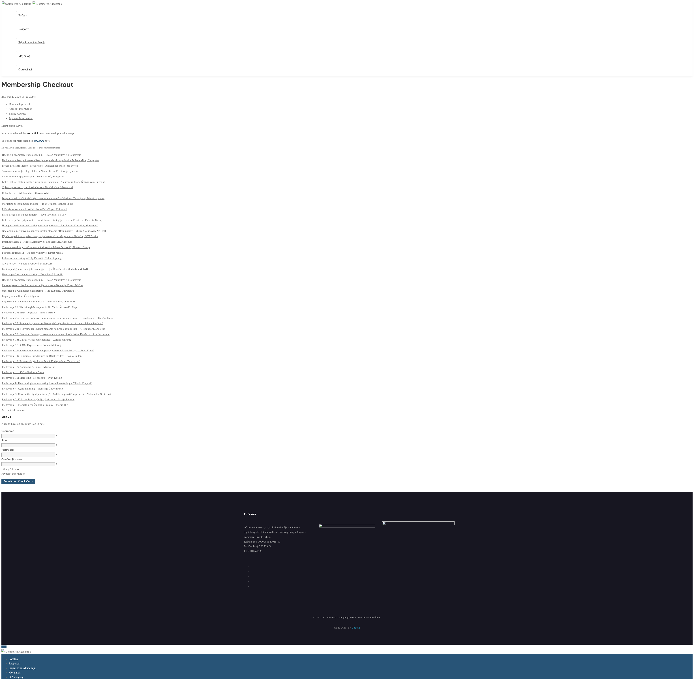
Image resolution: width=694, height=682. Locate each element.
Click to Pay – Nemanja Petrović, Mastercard (27, 263)
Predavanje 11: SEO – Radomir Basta (23, 372)
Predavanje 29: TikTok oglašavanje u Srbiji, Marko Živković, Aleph (40, 307)
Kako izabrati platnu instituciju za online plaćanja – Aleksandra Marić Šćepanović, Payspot (53, 181)
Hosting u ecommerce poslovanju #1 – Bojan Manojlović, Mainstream (41, 154)
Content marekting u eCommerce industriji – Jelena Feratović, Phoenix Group (46, 247)
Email (4, 440)
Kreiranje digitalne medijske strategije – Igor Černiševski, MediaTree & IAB (45, 269)
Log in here (38, 423)
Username (7, 431)
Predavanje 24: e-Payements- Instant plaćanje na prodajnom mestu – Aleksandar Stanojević (53, 328)
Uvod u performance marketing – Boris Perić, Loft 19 (32, 274)
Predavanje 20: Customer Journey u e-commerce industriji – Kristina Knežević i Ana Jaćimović (56, 334)
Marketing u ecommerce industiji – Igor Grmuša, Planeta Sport (37, 203)
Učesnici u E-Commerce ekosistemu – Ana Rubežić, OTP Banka (38, 290)
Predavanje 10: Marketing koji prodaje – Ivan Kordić (32, 377)
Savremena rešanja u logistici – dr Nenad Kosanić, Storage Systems (40, 171)
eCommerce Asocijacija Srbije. (340, 617)
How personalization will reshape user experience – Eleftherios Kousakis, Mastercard (50, 225)
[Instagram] (253, 576)
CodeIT (355, 627)
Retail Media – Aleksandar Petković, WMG (26, 193)
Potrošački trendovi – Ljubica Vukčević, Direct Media (32, 252)
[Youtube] (253, 581)
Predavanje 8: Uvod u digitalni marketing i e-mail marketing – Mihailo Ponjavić (47, 383)
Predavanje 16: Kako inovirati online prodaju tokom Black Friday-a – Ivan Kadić (48, 350)
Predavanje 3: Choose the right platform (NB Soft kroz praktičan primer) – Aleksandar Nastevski (56, 394)
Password (7, 450)
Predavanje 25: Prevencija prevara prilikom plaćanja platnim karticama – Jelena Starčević (52, 323)
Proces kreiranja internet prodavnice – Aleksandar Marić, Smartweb (40, 165)
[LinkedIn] (253, 586)
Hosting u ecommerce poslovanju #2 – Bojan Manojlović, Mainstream (41, 279)
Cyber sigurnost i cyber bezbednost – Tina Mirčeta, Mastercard (37, 187)
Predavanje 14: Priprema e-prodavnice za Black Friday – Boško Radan (42, 355)
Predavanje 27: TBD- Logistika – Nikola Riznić (28, 312)
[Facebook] (253, 566)
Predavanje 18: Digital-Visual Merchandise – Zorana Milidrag (36, 339)
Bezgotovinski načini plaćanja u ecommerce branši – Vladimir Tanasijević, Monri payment (53, 198)
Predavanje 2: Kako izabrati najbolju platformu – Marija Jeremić (38, 399)
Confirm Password (12, 459)
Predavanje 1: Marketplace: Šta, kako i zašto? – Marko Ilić (35, 404)
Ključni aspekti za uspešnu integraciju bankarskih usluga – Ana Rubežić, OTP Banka (50, 236)
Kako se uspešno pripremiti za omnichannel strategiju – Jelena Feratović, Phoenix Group (52, 220)
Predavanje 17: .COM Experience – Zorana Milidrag (31, 345)
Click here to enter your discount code (44, 148)
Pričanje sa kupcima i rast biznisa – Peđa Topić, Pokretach (34, 209)
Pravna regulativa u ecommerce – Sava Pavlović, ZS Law (34, 214)
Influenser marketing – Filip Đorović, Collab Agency (32, 258)
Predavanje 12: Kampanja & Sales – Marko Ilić (28, 366)
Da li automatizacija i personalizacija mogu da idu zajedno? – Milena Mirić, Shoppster (50, 160)
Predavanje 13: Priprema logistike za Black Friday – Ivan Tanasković (41, 361)
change (70, 133)
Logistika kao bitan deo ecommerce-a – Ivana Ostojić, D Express (38, 301)
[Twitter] (253, 571)
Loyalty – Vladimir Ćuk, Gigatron (21, 296)
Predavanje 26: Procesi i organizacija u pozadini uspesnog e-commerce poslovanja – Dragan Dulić (57, 318)
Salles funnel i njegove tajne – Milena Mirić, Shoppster (33, 176)
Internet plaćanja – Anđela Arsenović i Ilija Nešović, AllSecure (37, 241)
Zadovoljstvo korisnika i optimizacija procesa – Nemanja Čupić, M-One (42, 285)
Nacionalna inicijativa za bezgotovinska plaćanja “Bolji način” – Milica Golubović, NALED (54, 230)
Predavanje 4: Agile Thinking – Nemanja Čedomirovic (32, 388)
